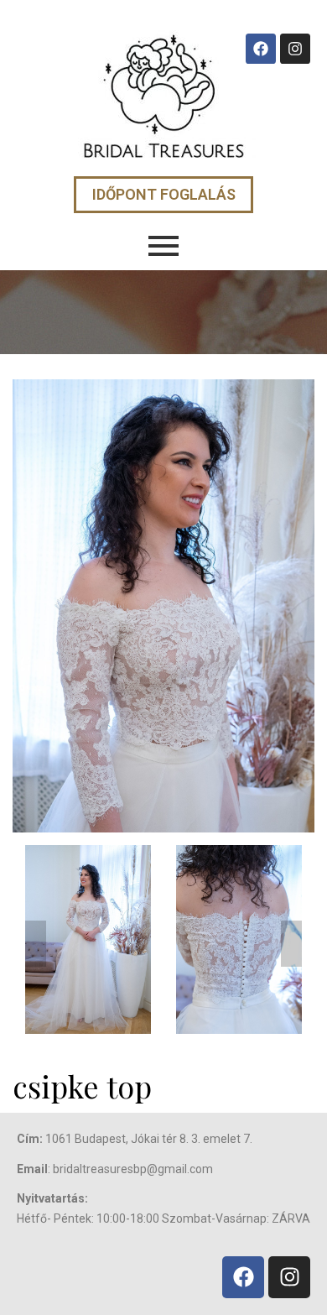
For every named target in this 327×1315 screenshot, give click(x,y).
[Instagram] (295, 49)
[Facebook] (261, 49)
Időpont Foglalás (164, 194)
